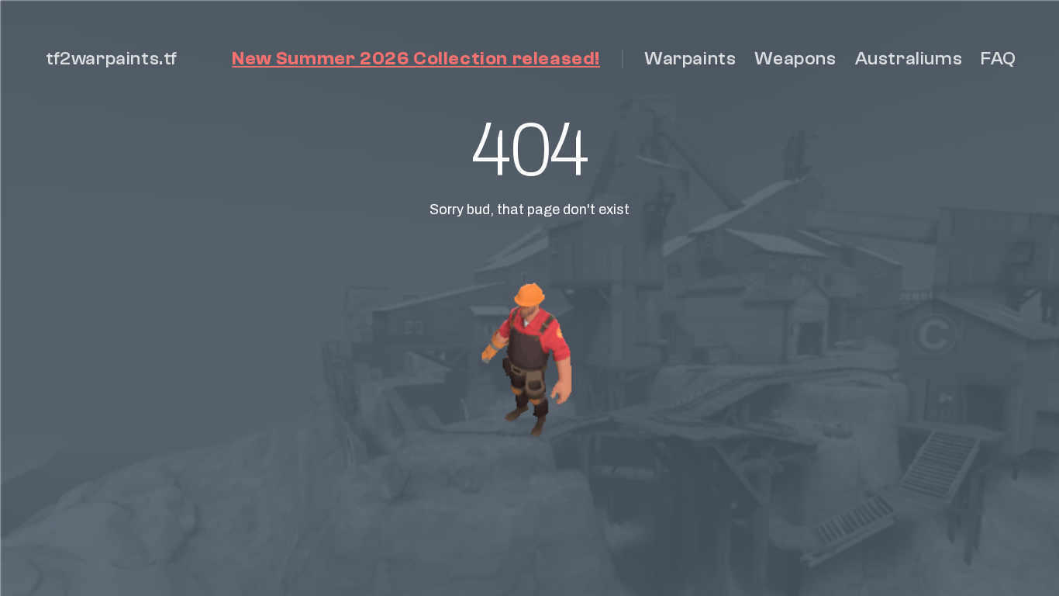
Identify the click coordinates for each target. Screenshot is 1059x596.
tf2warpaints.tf (112, 58)
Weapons (795, 58)
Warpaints (690, 58)
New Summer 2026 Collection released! (416, 58)
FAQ (998, 58)
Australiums (909, 58)
